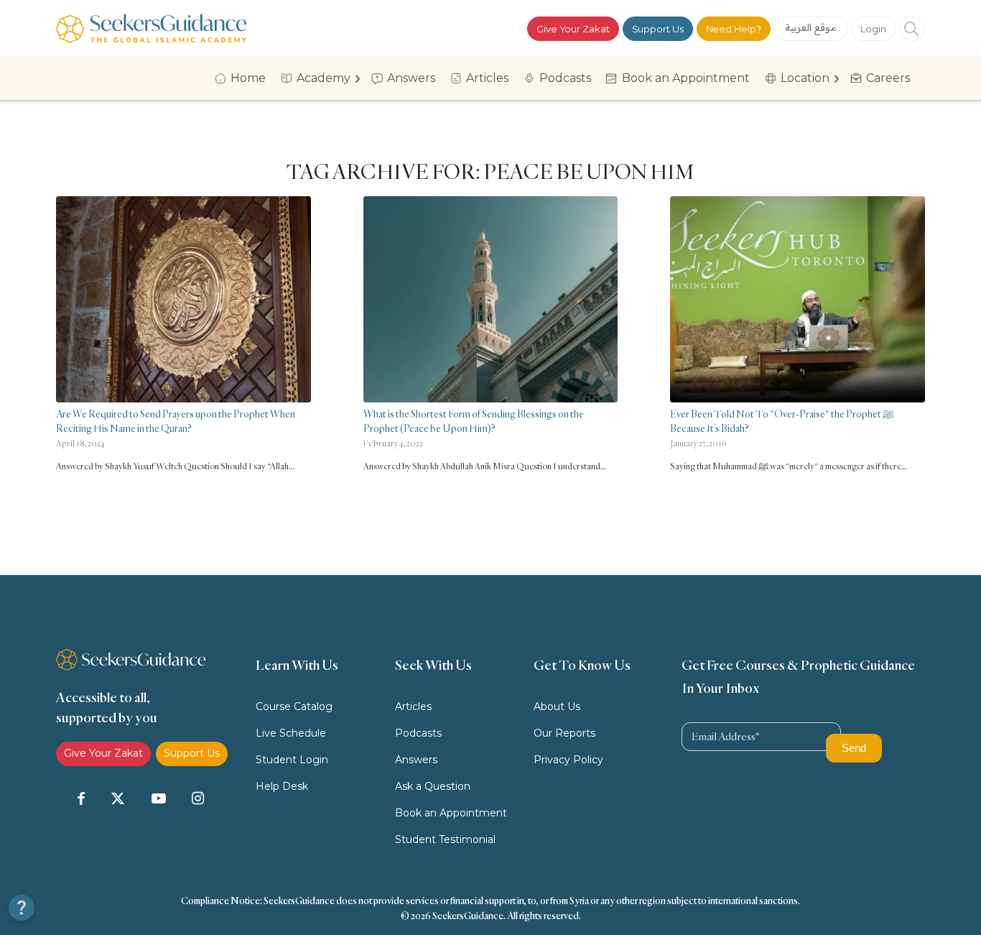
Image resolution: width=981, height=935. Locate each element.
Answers (416, 759)
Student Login (292, 759)
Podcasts (418, 733)
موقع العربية (811, 27)
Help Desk (282, 786)
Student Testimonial (445, 839)
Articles (413, 706)
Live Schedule (291, 733)
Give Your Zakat (573, 28)
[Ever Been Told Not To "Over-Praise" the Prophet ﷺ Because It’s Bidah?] (797, 299)
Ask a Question (432, 786)
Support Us (658, 28)
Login (873, 28)
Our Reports (564, 733)
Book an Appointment (451, 812)
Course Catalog (294, 706)
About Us (557, 706)
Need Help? (733, 28)
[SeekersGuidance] (151, 28)
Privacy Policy (568, 759)
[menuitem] (245, 78)
